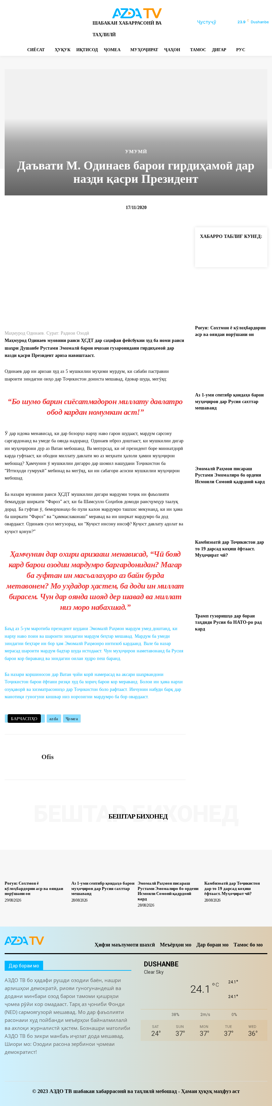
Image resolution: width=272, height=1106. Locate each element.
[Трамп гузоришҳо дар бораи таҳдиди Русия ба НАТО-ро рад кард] (231, 587)
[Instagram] (19, 22)
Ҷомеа (72, 718)
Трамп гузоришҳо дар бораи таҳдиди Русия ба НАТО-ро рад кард (228, 622)
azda (53, 718)
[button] (214, 22)
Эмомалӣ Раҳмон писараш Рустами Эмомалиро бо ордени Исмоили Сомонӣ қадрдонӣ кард (230, 475)
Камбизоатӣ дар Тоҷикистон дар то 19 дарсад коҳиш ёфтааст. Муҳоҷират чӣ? (229, 549)
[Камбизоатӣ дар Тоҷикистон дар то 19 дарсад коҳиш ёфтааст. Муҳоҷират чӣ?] (231, 513)
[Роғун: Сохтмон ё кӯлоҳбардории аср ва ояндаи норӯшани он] (231, 299)
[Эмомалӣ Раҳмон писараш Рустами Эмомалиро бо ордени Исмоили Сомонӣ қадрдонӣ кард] (231, 440)
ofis (47, 756)
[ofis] (20, 757)
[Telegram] (31, 22)
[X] (54, 22)
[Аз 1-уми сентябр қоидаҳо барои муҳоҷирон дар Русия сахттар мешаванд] (231, 366)
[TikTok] (42, 22)
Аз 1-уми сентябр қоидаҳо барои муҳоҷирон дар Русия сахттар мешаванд (229, 401)
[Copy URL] (206, 251)
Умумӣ (136, 151)
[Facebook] (7, 22)
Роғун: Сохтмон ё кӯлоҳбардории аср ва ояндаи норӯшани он (34, 888)
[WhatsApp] (65, 22)
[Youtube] (77, 22)
